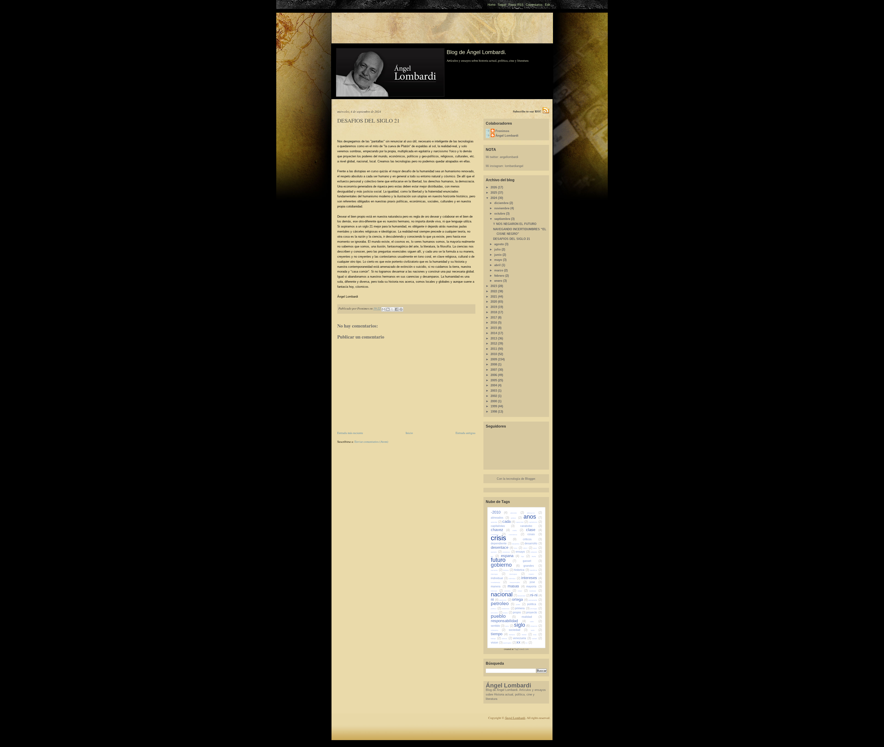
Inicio (409, 433)
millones (497, 591)
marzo (499, 270)
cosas (534, 534)
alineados (500, 517)
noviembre (502, 208)
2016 (494, 322)
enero (498, 280)
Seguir (502, 4)
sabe (536, 621)
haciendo (496, 570)
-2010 (499, 512)
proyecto (534, 612)
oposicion (505, 600)
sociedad (518, 629)
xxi (528, 643)
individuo (514, 578)
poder (521, 604)
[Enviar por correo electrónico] (383, 309)
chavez (500, 530)
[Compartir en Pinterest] (401, 309)
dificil (527, 548)
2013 (494, 338)
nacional (504, 594)
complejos (498, 534)
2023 (494, 286)
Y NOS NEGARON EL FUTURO (514, 224)
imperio (535, 574)
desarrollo (533, 543)
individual (499, 578)
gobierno (505, 565)
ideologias (517, 574)
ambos (516, 518)
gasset (532, 560)
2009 (494, 359)
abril (498, 265)
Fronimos (502, 131)
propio (519, 612)
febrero (499, 275)
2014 (494, 333)
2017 (494, 317)
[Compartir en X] (392, 309)
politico (496, 608)
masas (516, 586)
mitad (522, 591)
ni (494, 599)
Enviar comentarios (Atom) (371, 442)
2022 (494, 291)
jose (536, 581)
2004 (494, 385)
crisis (504, 538)
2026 (494, 187)
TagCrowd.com (521, 649)
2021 (494, 296)
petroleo (502, 603)
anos (532, 516)
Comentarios (534, 4)
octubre (500, 213)
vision (497, 642)
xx (520, 642)
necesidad (524, 596)
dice (518, 548)
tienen (527, 634)
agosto (499, 244)
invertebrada (499, 582)
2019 (494, 307)
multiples (535, 591)
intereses (531, 578)
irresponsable (518, 582)
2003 (494, 390)
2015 (494, 328)
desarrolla (518, 544)
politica (534, 604)
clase (534, 530)
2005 (494, 380)
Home (491, 4)
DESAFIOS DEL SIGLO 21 (511, 239)
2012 (494, 343)
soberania (498, 630)
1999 (494, 406)
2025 (494, 192)
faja (525, 556)
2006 (494, 375)
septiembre (502, 219)
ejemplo (496, 552)
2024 (494, 198)
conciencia (516, 534)
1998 (494, 411)
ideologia (498, 574)
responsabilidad (508, 621)
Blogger (530, 478)
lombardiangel (514, 166)
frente (537, 556)
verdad (537, 638)
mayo (498, 259)
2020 (494, 301)
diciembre (501, 203)
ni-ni (536, 595)
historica (521, 569)
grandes (532, 565)
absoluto (517, 513)
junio (498, 254)
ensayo (523, 551)
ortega (519, 599)
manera (498, 586)
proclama (496, 613)
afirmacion (534, 513)
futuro (503, 560)
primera (522, 608)
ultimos (507, 638)
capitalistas (503, 525)
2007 (494, 369)
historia (508, 570)
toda (537, 634)
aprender (496, 522)
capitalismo (535, 522)
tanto (536, 630)
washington (509, 643)
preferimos (508, 608)
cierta (517, 530)
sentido (498, 625)
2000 (494, 401)
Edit (547, 4)
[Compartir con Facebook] (396, 309)
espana (510, 556)
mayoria (534, 586)
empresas (509, 552)
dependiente (501, 543)
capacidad (522, 522)
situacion (536, 626)
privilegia (536, 608)
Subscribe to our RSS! (527, 111)
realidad (532, 616)
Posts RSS (516, 4)
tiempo (499, 634)
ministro (510, 591)
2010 (494, 354)
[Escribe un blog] (388, 309)
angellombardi (509, 157)
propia (507, 613)
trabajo (496, 638)
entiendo (536, 552)
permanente (535, 600)
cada (508, 521)
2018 (494, 312)
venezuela (522, 638)
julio (498, 249)
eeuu (537, 548)
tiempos (514, 634)
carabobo (531, 525)
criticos (532, 539)
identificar (536, 570)
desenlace (502, 547)
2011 (494, 349)
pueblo (503, 616)
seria (509, 626)
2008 (494, 364)
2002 (494, 396)
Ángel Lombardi (506, 135)
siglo (522, 625)
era (495, 556)
